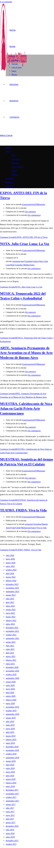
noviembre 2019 (12, 707)
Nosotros (10, 182)
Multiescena (26, 528)
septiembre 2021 (12, 638)
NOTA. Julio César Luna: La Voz (24, 244)
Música (15, 174)
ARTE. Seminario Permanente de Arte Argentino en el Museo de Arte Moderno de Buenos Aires (26, 352)
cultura (36, 261)
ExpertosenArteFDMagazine (33, 204)
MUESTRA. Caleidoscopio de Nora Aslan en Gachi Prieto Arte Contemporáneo (26, 408)
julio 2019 (10, 721)
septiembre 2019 (12, 714)
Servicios (10, 178)
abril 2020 (10, 692)
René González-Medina (20, 265)
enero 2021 (10, 664)
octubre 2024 (11, 570)
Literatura (16, 159)
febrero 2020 (11, 700)
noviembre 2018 (12, 750)
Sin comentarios (34, 215)
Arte (13, 155)
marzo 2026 (10, 563)
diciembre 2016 (12, 826)
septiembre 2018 (12, 758)
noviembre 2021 (12, 631)
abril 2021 (10, 653)
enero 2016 (10, 837)
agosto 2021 (11, 642)
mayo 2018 (10, 772)
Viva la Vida (41, 528)
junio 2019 (10, 725)
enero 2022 (10, 624)
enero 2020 (10, 703)
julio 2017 (10, 808)
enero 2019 (10, 743)
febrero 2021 (11, 660)
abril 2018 (10, 776)
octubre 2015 (11, 844)
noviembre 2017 (12, 794)
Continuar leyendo (24, 237)
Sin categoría (30, 212)
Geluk (18, 528)
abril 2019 (10, 732)
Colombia (28, 261)
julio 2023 (10, 599)
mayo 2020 (10, 689)
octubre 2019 (11, 711)
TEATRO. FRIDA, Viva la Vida (23, 510)
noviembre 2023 (12, 588)
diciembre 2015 (12, 841)
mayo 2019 (10, 729)
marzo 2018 (10, 779)
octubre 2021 (11, 635)
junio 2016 (10, 833)
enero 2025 (10, 566)
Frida (13, 528)
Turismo (15, 163)
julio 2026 (10, 555)
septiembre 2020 (12, 678)
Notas (8, 151)
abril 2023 (10, 602)
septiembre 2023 (12, 591)
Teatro (14, 171)
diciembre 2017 (12, 790)
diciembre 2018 (12, 747)
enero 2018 (10, 786)
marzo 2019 (10, 736)
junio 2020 (10, 685)
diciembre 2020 (12, 667)
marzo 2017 (10, 822)
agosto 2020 (11, 682)
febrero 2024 (11, 581)
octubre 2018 (11, 754)
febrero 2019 (11, 740)
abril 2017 (10, 819)
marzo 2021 (10, 656)
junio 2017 (10, 812)
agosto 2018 (11, 761)
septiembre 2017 (12, 801)
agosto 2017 (11, 804)
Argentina (16, 261)
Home (8, 147)
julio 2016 (10, 830)
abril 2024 (10, 573)
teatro (32, 265)
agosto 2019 (11, 718)
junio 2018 (10, 768)
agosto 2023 (11, 595)
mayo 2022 (10, 613)
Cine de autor (18, 167)
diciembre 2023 (12, 584)
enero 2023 (10, 606)
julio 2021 (10, 646)
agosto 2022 (11, 610)
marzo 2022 (10, 617)
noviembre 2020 (12, 671)
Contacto (10, 186)
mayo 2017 (10, 815)
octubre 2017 (11, 797)
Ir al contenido (6, 2)
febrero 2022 (11, 620)
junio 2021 (10, 649)
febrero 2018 (11, 783)
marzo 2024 (10, 577)
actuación (29, 524)
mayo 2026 (10, 559)
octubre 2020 (11, 674)
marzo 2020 (10, 696)
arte (22, 261)
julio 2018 (10, 765)
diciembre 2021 (12, 628)
